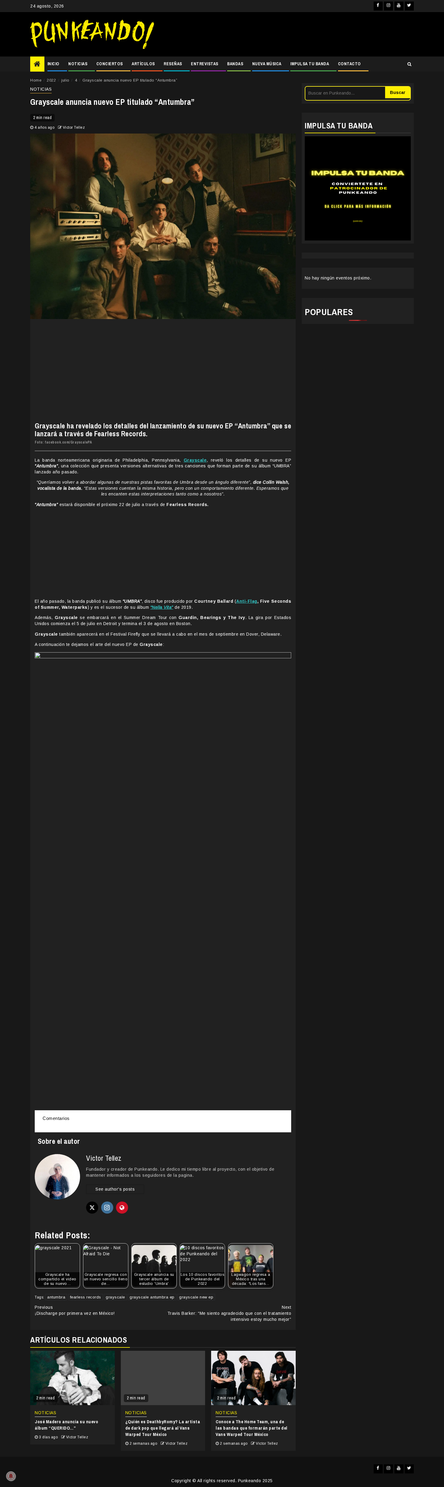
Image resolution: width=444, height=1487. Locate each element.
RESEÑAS (173, 63)
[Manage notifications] (11, 1476)
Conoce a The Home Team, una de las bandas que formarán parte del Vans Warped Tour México (252, 1427)
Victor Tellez (74, 127)
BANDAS (235, 63)
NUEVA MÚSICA (267, 63)
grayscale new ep (196, 1297)
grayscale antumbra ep (152, 1297)
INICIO (53, 63)
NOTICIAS (77, 63)
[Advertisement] (287, 34)
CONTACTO (349, 63)
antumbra (56, 1297)
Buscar (397, 92)
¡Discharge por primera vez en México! (75, 1310)
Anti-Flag (246, 601)
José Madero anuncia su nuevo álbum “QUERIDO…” (66, 1424)
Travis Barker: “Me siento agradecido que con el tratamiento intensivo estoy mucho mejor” (229, 1313)
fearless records (85, 1297)
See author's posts (115, 1189)
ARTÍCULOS (143, 63)
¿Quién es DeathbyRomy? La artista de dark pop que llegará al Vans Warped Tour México (162, 1427)
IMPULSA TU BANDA (309, 63)
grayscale (115, 1297)
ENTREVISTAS (204, 63)
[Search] (409, 64)
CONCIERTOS (109, 63)
